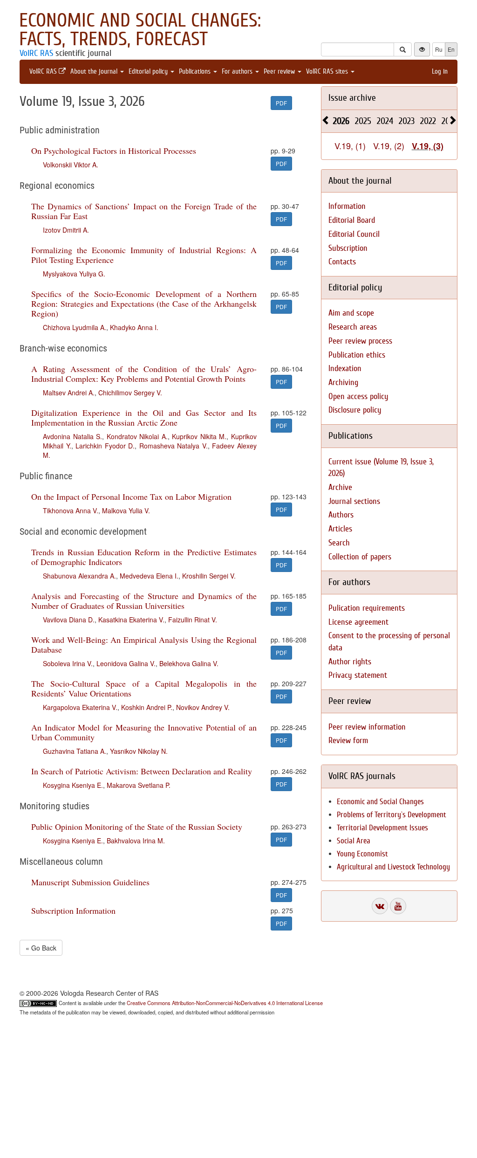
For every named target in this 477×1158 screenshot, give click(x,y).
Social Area (353, 840)
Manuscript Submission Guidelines (90, 882)
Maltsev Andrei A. (69, 392)
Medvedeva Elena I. (149, 575)
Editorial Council (354, 234)
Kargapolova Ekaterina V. (80, 707)
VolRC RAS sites (328, 72)
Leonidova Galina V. (126, 663)
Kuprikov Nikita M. (199, 436)
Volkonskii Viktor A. (70, 164)
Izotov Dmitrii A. (66, 229)
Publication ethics (356, 355)
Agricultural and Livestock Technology (393, 866)
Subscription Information (73, 910)
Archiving (343, 382)
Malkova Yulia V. (126, 510)
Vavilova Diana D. (69, 619)
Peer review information (367, 727)
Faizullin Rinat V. (192, 619)
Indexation (344, 368)
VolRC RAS (36, 53)
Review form (348, 740)
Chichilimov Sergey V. (130, 392)
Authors (341, 515)
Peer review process (360, 341)
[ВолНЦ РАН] (380, 906)
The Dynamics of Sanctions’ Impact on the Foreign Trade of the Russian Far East (144, 210)
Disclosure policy (355, 410)
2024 (385, 121)
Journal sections (354, 501)
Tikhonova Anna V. (70, 510)
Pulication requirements (366, 608)
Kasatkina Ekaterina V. (131, 619)
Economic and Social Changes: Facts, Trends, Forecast (140, 29)
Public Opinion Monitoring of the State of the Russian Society (136, 826)
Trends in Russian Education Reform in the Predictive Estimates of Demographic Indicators (144, 556)
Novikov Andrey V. (203, 707)
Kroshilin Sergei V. (209, 575)
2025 (363, 121)
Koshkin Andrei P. (146, 707)
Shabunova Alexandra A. (79, 575)
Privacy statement (357, 675)
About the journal (94, 72)
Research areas (352, 327)
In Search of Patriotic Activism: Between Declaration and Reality (141, 771)
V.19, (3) (427, 146)
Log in (440, 72)
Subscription (348, 248)
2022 (428, 121)
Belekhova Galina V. (188, 663)
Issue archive (352, 97)
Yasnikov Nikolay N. (139, 751)
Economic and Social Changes (380, 801)
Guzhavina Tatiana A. (74, 751)
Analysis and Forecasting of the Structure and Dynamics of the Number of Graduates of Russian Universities (144, 600)
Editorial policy (149, 72)
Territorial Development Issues (382, 827)
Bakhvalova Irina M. (136, 840)
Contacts (342, 262)
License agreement (358, 622)
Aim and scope (351, 313)
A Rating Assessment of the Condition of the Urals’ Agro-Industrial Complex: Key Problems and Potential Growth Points (144, 373)
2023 (407, 121)
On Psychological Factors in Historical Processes (113, 150)
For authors (238, 72)
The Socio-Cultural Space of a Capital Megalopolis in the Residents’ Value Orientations (144, 688)
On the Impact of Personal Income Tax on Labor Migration (131, 496)
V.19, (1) (350, 145)
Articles (340, 529)
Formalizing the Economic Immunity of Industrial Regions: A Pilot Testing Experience (144, 254)
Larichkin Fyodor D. (105, 445)
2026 (341, 121)
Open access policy (358, 396)
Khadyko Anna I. (134, 327)
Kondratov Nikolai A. (137, 436)
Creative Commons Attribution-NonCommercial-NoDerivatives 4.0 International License (225, 1002)
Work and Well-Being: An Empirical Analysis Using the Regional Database (144, 644)
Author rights (349, 662)
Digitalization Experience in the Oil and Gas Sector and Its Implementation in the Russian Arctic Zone (144, 417)
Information (347, 206)
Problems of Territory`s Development (391, 814)
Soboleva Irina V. (68, 663)
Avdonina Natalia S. (72, 436)
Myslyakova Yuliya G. (74, 273)
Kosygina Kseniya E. (73, 785)
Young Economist (362, 853)
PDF (281, 103)
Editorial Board (351, 220)
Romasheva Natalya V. (173, 445)
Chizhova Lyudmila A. (74, 327)
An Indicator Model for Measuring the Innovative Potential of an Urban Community (144, 732)
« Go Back (41, 947)
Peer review (280, 72)
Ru (439, 49)
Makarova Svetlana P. (138, 785)
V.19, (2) (388, 145)
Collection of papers (359, 557)
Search (339, 543)
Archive (340, 487)
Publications (195, 72)
